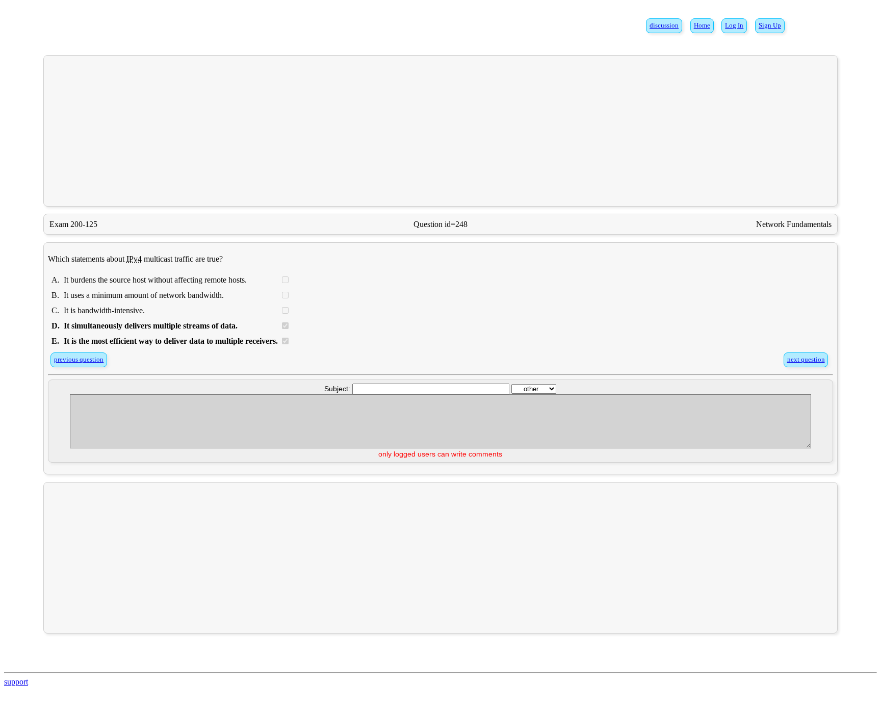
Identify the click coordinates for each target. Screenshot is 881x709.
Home (702, 25)
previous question (78, 359)
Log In (734, 25)
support (16, 681)
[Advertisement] (440, 130)
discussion (664, 25)
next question (806, 359)
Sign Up (770, 25)
